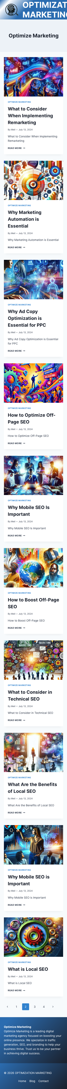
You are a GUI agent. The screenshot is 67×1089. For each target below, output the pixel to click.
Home (22, 1081)
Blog (32, 1081)
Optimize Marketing (19, 102)
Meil (13, 129)
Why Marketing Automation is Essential (24, 219)
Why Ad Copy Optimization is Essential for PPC (27, 318)
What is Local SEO (28, 969)
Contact (43, 1081)
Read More (16, 148)
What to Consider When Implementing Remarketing (30, 115)
